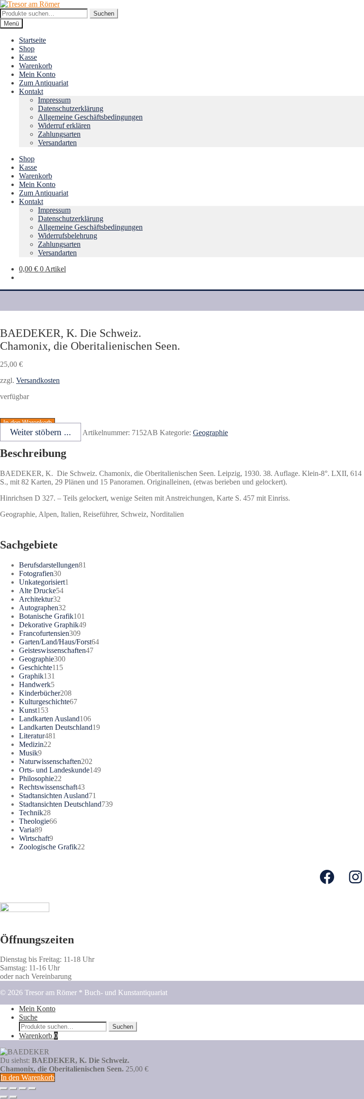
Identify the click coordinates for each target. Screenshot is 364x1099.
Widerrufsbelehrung (67, 236)
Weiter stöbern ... (40, 432)
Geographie (210, 432)
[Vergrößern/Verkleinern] (32, 1088)
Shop (27, 49)
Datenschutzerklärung (70, 108)
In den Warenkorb (27, 1077)
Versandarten (57, 143)
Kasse (28, 57)
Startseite (32, 40)
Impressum (54, 100)
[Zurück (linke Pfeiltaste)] (4, 1097)
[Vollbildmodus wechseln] (23, 1088)
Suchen (103, 13)
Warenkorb (35, 66)
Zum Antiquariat (43, 83)
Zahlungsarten (59, 134)
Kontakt (31, 91)
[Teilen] (13, 1088)
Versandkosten (38, 380)
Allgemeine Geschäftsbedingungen (90, 117)
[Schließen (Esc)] (4, 1088)
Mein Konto (37, 74)
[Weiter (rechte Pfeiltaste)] (13, 1097)
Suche (28, 1017)
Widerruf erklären (64, 125)
